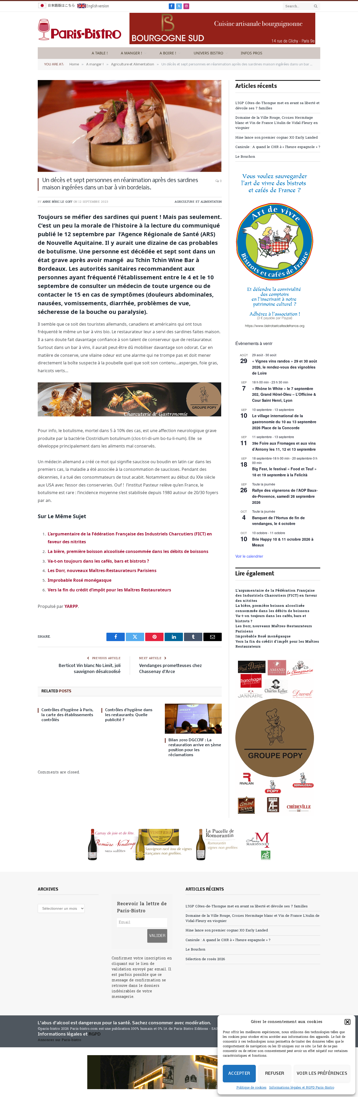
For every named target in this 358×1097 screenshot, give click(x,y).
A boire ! (168, 52)
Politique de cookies (251, 1087)
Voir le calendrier (249, 556)
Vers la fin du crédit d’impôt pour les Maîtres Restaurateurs (109, 590)
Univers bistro (208, 52)
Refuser (274, 1073)
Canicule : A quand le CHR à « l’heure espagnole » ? (277, 147)
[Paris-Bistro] (80, 29)
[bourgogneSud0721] (222, 43)
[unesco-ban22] (274, 327)
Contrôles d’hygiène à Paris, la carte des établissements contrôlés (67, 715)
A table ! (100, 52)
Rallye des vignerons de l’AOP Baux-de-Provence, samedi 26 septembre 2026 (285, 496)
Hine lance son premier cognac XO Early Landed (276, 137)
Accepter (239, 1073)
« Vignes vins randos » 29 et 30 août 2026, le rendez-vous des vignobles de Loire (284, 366)
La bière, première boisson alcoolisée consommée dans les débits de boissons (128, 551)
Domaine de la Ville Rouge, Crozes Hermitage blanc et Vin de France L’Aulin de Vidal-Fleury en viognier (276, 123)
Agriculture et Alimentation (198, 202)
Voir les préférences (322, 1073)
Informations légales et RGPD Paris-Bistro (301, 1087)
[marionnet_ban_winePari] (179, 844)
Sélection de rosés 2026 (205, 959)
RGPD (95, 1034)
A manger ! (131, 52)
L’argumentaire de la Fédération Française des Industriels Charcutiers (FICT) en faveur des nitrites (276, 595)
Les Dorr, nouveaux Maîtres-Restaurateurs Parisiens (102, 570)
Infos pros (251, 52)
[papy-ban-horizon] (129, 415)
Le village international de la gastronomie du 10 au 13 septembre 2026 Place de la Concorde (284, 421)
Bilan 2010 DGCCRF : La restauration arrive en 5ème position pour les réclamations (195, 747)
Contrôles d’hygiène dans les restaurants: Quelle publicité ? (128, 715)
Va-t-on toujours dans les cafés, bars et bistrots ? (98, 561)
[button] (347, 1022)
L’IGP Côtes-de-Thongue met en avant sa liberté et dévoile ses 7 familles (247, 906)
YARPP (71, 606)
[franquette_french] (179, 1072)
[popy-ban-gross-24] (274, 815)
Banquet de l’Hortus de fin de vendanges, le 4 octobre (278, 520)
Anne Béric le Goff (57, 202)
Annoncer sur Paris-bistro (59, 1040)
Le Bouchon (245, 156)
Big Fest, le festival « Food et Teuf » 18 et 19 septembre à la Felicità (284, 471)
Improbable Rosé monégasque (79, 580)
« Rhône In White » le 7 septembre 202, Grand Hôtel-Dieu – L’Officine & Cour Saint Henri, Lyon (284, 394)
